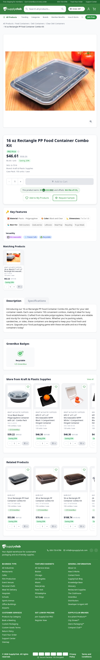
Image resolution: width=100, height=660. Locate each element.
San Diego (39, 597)
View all (90, 379)
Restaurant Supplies (77, 589)
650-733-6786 (62, 2)
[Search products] (62, 9)
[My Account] (88, 9)
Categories (35, 17)
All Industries (8, 568)
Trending (24, 17)
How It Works (73, 17)
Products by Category (11, 616)
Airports (5, 608)
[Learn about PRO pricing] (18, 151)
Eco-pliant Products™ (77, 616)
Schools (5, 597)
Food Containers (22, 23)
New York (39, 589)
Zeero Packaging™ (76, 624)
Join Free (91, 17)
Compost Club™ (75, 627)
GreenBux (72, 597)
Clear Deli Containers (55, 23)
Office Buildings (9, 604)
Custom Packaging (10, 624)
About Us (72, 568)
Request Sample (67, 197)
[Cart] (94, 9)
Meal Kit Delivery (9, 589)
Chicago (38, 575)
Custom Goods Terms (11, 627)
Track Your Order (76, 2)
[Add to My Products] (28, 386)
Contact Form (74, 575)
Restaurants (7, 571)
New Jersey (40, 586)
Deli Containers (38, 23)
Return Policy (8, 631)
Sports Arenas (8, 600)
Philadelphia (40, 593)
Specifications (37, 301)
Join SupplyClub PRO (44, 616)
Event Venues (8, 582)
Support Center (91, 2)
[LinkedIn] (91, 550)
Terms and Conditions (87, 655)
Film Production (9, 579)
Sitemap (5, 642)
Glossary (72, 586)
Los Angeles (40, 579)
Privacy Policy (73, 655)
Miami (37, 582)
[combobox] (45, 9)
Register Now (41, 620)
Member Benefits (58, 17)
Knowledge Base (75, 582)
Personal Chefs (8, 586)
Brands (45, 17)
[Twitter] (96, 550)
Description (13, 301)
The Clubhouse (74, 593)
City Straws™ (73, 620)
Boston (38, 571)
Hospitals (6, 593)
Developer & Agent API (78, 604)
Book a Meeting (9, 620)
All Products (11, 17)
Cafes (4, 575)
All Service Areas (42, 568)
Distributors (73, 600)
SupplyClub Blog (75, 579)
